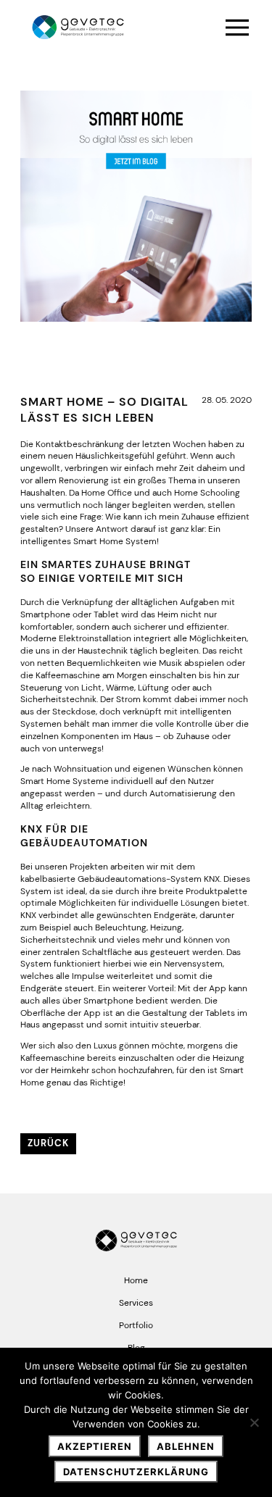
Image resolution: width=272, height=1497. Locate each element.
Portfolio (136, 1325)
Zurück (48, 1143)
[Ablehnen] (254, 1422)
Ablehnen (186, 1446)
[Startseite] (78, 27)
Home (136, 1280)
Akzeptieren (94, 1446)
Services (136, 1303)
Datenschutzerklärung (136, 1471)
